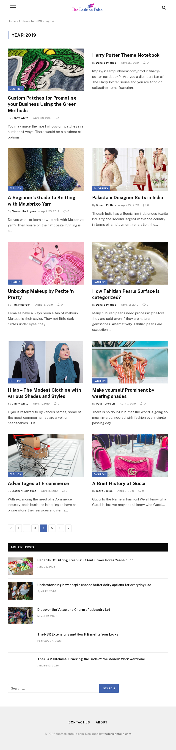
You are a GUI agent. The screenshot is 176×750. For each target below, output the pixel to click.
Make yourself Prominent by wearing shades (123, 393)
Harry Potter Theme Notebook (126, 55)
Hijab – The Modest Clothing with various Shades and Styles (44, 393)
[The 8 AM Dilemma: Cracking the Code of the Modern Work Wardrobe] (20, 665)
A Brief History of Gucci (118, 483)
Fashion (15, 188)
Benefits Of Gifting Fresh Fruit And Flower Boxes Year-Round (85, 560)
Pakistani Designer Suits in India (127, 197)
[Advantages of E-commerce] (46, 455)
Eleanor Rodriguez (24, 211)
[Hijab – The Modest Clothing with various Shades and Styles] (46, 362)
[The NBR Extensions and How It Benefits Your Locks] (20, 640)
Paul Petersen (21, 304)
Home (12, 21)
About (101, 722)
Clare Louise (104, 490)
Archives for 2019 (30, 21)
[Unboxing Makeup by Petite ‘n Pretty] (46, 263)
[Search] (163, 7)
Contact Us (79, 722)
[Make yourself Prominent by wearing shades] (130, 362)
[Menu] (13, 7)
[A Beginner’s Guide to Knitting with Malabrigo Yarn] (46, 169)
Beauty (15, 282)
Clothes (16, 88)
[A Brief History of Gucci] (130, 455)
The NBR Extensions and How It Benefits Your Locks (77, 634)
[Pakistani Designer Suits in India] (130, 169)
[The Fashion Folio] (88, 7)
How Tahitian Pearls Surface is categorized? (126, 294)
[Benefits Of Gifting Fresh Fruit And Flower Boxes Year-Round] (20, 566)
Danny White (20, 118)
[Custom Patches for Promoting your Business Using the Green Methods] (46, 70)
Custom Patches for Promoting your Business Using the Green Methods (42, 104)
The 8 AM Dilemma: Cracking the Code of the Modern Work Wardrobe (91, 659)
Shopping (101, 188)
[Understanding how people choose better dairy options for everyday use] (20, 591)
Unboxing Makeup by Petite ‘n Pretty (41, 294)
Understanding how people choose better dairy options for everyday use (94, 585)
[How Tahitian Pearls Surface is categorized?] (130, 263)
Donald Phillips (106, 62)
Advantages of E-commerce (38, 483)
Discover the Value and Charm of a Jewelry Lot (73, 609)
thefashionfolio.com (117, 734)
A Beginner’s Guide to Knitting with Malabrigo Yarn (41, 201)
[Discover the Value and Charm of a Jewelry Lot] (20, 615)
